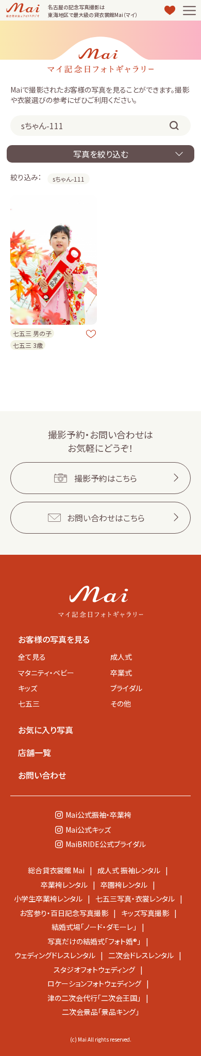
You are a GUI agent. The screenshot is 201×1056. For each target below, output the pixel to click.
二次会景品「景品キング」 (100, 1012)
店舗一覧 (34, 752)
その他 (120, 703)
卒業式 (121, 672)
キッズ (27, 688)
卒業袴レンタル (64, 884)
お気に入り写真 (45, 730)
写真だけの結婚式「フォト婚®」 (94, 941)
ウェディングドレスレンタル (54, 955)
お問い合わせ (42, 775)
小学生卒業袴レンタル (48, 898)
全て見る (32, 657)
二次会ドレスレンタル (141, 955)
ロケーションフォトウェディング (94, 983)
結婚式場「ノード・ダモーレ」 (94, 927)
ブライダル (126, 688)
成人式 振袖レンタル (128, 870)
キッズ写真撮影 (145, 913)
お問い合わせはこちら (106, 518)
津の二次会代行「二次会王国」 (94, 998)
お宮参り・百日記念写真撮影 (64, 913)
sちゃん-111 (69, 178)
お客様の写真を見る (54, 639)
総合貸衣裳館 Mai (56, 870)
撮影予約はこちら (105, 478)
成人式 (121, 657)
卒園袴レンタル (123, 884)
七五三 (29, 703)
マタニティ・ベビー (46, 672)
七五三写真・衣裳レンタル (135, 898)
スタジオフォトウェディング (94, 969)
